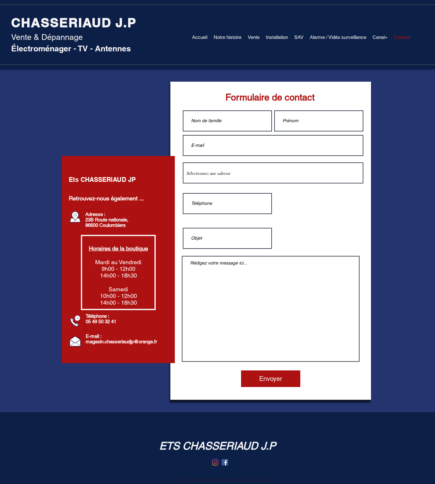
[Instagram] (215, 462)
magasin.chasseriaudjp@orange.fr (121, 341)
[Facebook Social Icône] (225, 462)
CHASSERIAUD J (67, 22)
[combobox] (273, 172)
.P (130, 22)
